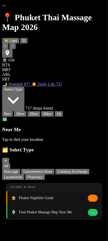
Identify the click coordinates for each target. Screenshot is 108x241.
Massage (11, 172)
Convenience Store (37, 172)
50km (47, 114)
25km (34, 114)
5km (7, 114)
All (59, 114)
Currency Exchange (72, 172)
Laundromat (13, 177)
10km (20, 114)
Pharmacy (35, 177)
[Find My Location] (7, 53)
